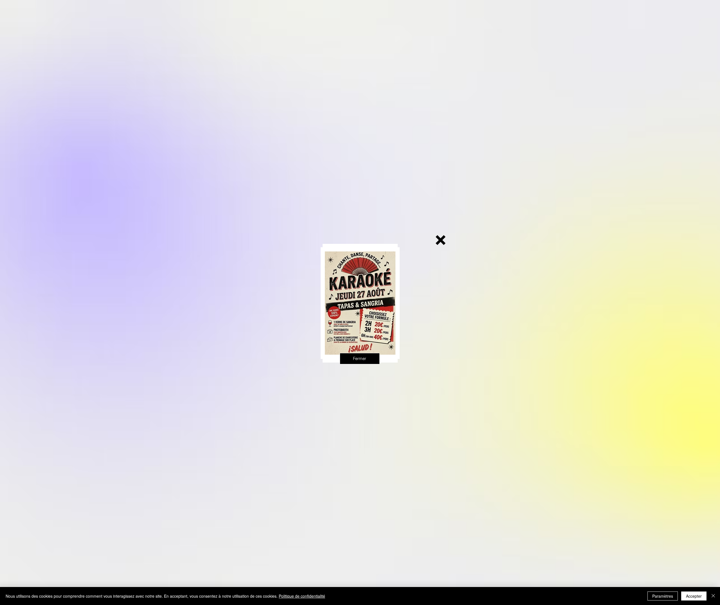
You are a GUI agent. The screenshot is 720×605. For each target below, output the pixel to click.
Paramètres (662, 596)
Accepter (694, 596)
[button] (441, 240)
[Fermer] (713, 595)
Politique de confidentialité (302, 596)
